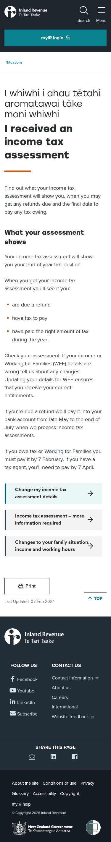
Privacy (87, 783)
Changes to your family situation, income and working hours (52, 545)
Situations (14, 62)
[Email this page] (34, 757)
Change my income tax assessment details (40, 493)
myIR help (21, 804)
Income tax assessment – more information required (49, 519)
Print (30, 586)
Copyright (69, 793)
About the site (25, 783)
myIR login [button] (52, 38)
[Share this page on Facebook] (77, 757)
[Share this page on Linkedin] (55, 757)
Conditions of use (59, 783)
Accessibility (44, 793)
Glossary (20, 793)
